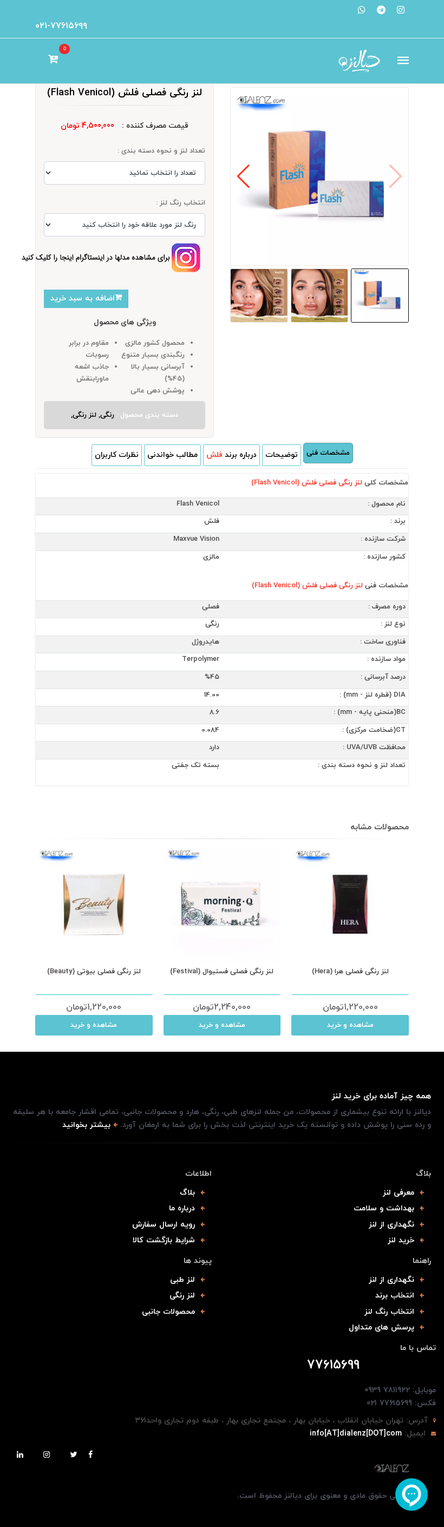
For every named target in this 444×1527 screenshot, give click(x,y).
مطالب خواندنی (172, 455)
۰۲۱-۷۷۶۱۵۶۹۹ (61, 26)
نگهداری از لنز (391, 1224)
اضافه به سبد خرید (82, 298)
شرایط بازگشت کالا (164, 1240)
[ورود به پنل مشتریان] (39, 60)
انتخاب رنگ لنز (389, 1312)
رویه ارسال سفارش (163, 1224)
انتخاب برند (394, 1295)
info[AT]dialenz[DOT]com (356, 1433)
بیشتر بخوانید (86, 1125)
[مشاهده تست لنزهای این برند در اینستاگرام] (110, 258)
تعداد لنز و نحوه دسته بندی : (161, 151)
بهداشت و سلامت (384, 1208)
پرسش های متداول (381, 1327)
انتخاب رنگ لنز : (180, 203)
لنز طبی (182, 1280)
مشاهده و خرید (93, 1025)
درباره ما (182, 1208)
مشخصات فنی (328, 453)
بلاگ (187, 1192)
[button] (243, 176)
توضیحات (281, 455)
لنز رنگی (182, 1295)
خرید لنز (401, 1240)
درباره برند (231, 455)
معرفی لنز (398, 1192)
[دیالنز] (222, 1469)
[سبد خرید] (53, 60)
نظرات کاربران (117, 455)
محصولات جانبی (168, 1312)
